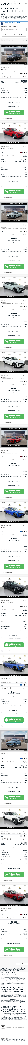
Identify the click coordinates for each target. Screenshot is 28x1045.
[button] (4, 1)
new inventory (18, 1019)
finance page (12, 999)
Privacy (16, 1039)
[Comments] (24, 77)
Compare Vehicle (8, 118)
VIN (10, 26)
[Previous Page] (17, 964)
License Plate (16, 26)
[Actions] (25, 67)
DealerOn (10, 1039)
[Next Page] (19, 964)
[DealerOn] (4, 1038)
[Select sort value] (26, 40)
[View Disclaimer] (13, 76)
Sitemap (13, 1039)
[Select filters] (23, 40)
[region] (14, 93)
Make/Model (4, 26)
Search (22, 34)
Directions (11, 1)
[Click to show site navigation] (26, 4)
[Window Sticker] (26, 77)
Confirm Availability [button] (14, 102)
